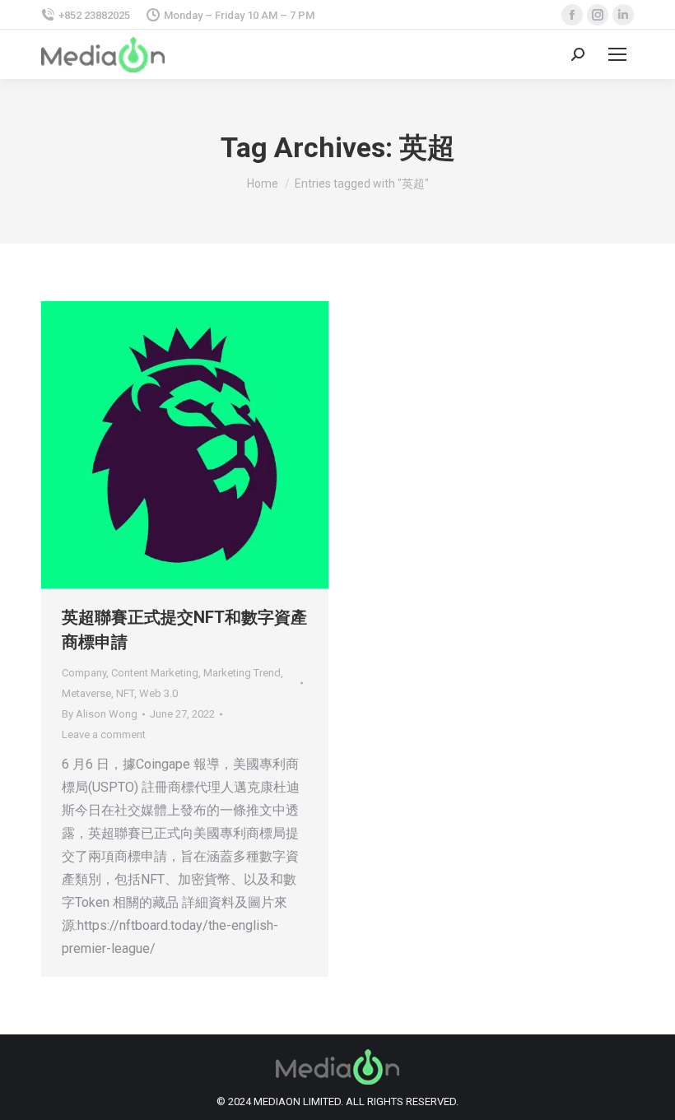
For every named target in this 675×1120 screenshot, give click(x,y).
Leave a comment (104, 734)
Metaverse (86, 693)
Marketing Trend (242, 673)
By (99, 714)
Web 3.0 (158, 693)
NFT (125, 693)
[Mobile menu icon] (617, 54)
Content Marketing (154, 673)
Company (84, 673)
